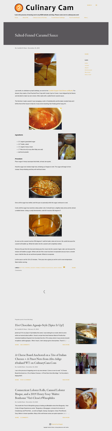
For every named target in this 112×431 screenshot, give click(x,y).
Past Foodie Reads (74, 17)
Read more (66, 344)
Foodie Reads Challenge (58, 17)
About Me (25, 17)
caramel (87, 65)
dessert (86, 67)
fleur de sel (87, 72)
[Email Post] (64, 267)
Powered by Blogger (57, 424)
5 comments (24, 417)
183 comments (24, 344)
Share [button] (86, 54)
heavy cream (88, 74)
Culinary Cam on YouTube (40, 17)
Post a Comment (25, 379)
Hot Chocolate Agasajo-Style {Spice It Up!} (39, 325)
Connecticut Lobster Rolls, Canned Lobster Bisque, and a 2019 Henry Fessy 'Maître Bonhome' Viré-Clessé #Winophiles (40, 394)
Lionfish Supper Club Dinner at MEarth (61, 90)
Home (16, 17)
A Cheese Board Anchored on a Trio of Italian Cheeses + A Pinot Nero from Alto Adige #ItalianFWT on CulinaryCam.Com (40, 359)
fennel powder (88, 70)
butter (86, 63)
